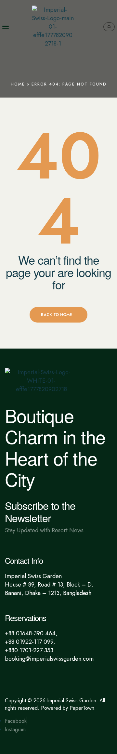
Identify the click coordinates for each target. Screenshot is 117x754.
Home (18, 84)
